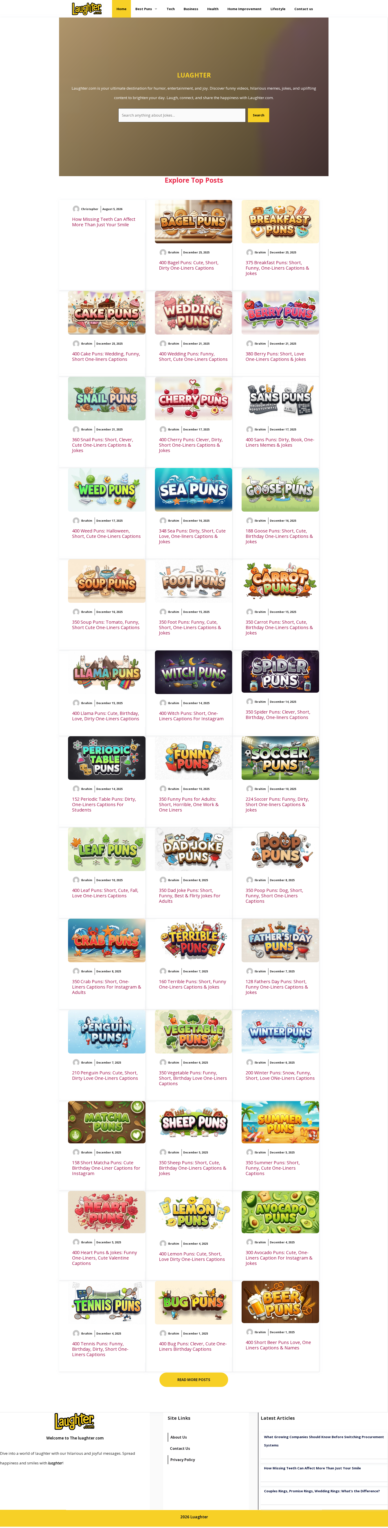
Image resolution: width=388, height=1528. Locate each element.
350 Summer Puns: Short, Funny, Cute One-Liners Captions (273, 1168)
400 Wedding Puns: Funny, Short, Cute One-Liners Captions (193, 356)
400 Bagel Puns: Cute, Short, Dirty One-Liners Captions (188, 265)
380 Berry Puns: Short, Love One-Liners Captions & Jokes (276, 356)
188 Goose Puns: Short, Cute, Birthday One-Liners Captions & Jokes (279, 536)
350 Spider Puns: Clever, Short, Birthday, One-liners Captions (278, 714)
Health (212, 9)
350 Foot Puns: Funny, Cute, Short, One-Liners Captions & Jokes (190, 627)
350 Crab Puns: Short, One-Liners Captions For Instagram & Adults (106, 986)
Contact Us (180, 1448)
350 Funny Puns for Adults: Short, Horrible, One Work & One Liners (189, 804)
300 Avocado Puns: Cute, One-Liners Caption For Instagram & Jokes (279, 1257)
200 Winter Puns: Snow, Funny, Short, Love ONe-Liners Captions (280, 1075)
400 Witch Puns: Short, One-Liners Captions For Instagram (191, 716)
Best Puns (143, 9)
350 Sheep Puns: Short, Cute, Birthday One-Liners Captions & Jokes (192, 1168)
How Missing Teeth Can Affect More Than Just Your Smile (103, 222)
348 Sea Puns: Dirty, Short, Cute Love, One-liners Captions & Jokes (192, 536)
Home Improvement (244, 9)
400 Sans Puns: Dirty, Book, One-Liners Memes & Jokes (280, 442)
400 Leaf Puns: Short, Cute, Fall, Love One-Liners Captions (105, 893)
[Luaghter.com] (87, 9)
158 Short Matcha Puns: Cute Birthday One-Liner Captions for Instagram (106, 1168)
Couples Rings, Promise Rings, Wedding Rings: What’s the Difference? (322, 1491)
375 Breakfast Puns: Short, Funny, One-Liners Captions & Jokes (277, 267)
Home (121, 9)
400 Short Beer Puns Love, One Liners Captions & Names (278, 1345)
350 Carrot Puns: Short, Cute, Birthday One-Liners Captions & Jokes (279, 627)
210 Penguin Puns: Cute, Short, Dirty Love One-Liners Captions (105, 1075)
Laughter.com (260, 97)
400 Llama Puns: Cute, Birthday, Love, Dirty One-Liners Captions (105, 716)
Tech (171, 9)
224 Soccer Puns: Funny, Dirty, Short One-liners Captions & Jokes (277, 804)
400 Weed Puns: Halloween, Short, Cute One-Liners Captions (106, 533)
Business (191, 9)
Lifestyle (278, 9)
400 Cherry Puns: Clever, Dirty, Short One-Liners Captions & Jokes (191, 445)
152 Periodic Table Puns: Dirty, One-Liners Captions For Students (104, 804)
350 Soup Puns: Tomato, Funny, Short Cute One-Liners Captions (106, 624)
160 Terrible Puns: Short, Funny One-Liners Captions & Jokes (192, 984)
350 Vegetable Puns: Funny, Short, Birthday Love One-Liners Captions (193, 1078)
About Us (178, 1437)
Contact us (303, 9)
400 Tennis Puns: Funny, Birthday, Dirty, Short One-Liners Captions (100, 1349)
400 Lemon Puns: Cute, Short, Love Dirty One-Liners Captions (192, 1256)
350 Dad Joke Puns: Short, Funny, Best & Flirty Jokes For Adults (189, 895)
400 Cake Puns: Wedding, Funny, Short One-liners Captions (106, 356)
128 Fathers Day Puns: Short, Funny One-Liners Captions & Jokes (277, 986)
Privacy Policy (182, 1459)
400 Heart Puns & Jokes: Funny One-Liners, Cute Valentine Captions (104, 1257)
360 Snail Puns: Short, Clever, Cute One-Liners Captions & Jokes (102, 445)
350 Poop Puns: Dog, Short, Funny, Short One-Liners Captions (274, 895)
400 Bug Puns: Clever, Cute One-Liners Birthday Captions (193, 1346)
